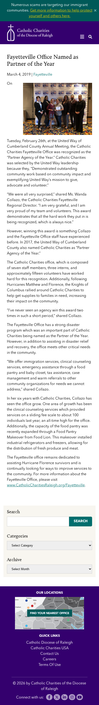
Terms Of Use (49, 665)
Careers (49, 659)
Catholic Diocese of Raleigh (49, 643)
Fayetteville (42, 75)
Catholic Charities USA (50, 648)
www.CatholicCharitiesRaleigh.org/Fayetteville (46, 485)
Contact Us (49, 654)
